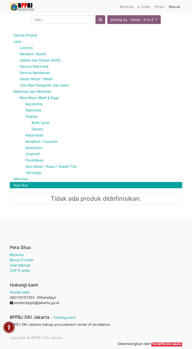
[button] (134, 19)
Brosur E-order (22, 260)
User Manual (20, 265)
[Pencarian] (100, 19)
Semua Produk (26, 35)
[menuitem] (127, 6)
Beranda (17, 254)
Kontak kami (20, 292)
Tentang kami (64, 317)
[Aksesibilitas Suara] (9, 327)
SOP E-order (20, 270)
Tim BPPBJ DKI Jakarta (166, 344)
